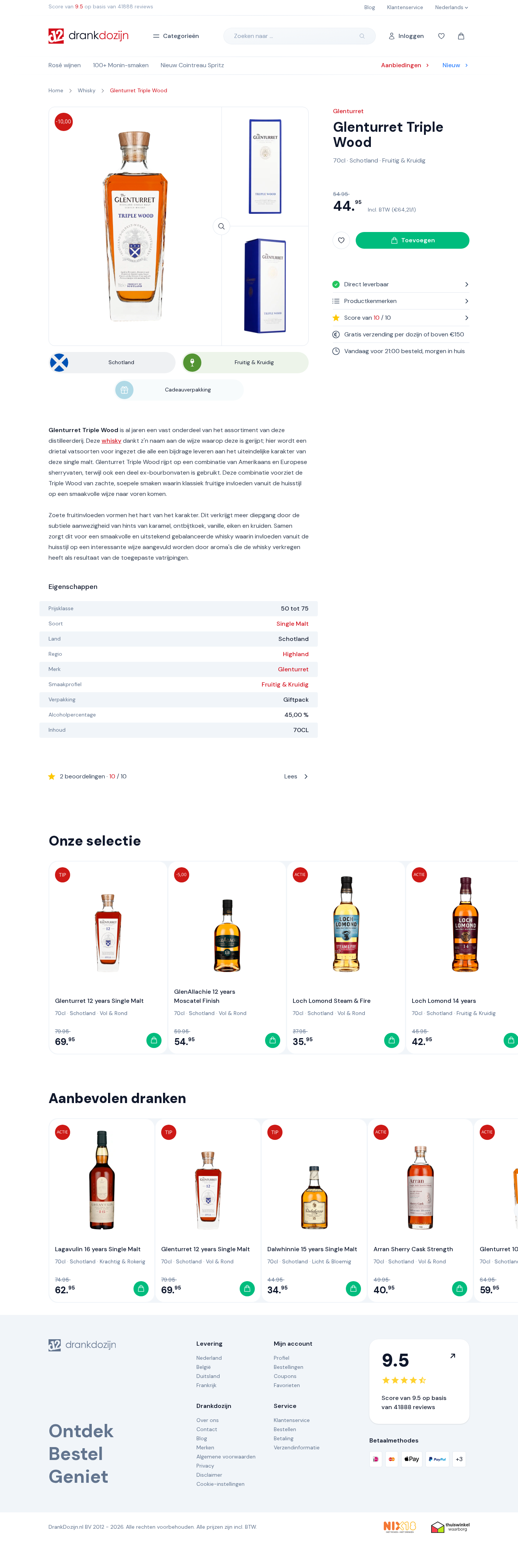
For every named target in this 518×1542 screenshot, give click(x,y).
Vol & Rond (113, 1013)
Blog (201, 1438)
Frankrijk (206, 1385)
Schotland (364, 160)
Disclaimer (209, 1474)
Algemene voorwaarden (226, 1456)
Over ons (207, 1420)
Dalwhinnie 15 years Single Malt (312, 1249)
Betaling (284, 1438)
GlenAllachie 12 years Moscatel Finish (204, 996)
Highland (296, 654)
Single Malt (292, 624)
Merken (205, 1447)
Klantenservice (292, 1420)
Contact (206, 1429)
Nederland (209, 1357)
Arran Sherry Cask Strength (413, 1249)
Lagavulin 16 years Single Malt (98, 1249)
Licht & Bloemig (331, 1261)
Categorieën (181, 36)
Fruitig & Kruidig (285, 684)
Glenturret (293, 669)
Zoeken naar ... (253, 36)
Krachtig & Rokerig (122, 1261)
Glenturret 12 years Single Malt (99, 1001)
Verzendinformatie (297, 1447)
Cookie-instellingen (220, 1483)
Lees (178, 776)
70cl (339, 160)
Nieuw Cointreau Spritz (192, 65)
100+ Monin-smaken (121, 65)
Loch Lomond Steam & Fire (331, 1001)
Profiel (281, 1357)
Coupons (285, 1376)
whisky (111, 441)
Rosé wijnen (65, 65)
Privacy (205, 1465)
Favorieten (287, 1385)
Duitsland (208, 1376)
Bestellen (285, 1429)
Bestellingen (288, 1367)
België (203, 1367)
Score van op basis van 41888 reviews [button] (101, 6)
